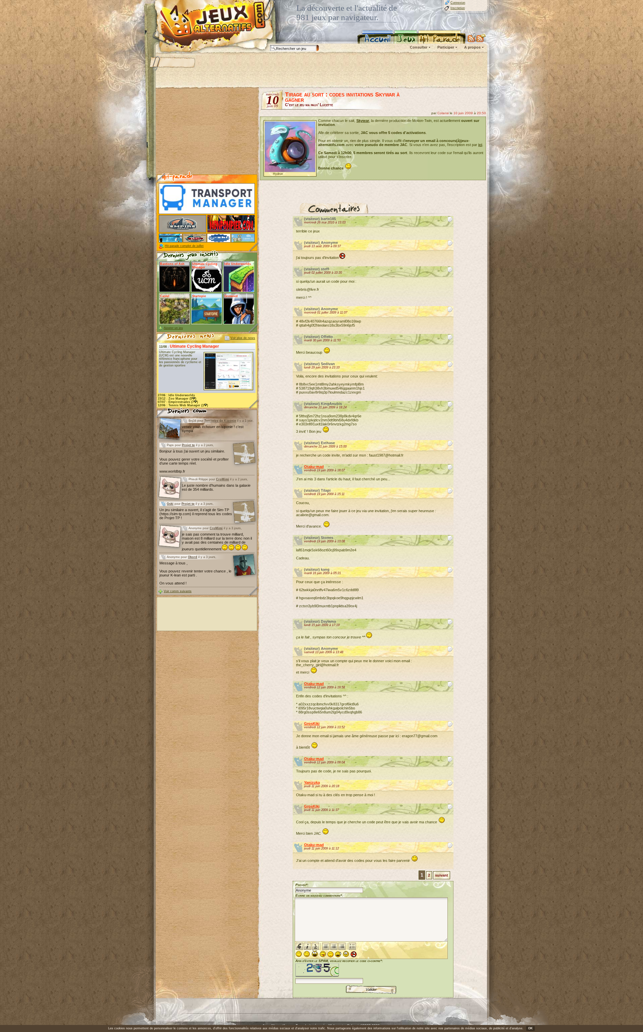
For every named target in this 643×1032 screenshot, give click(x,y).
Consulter (418, 47)
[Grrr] (354, 954)
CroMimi (222, 479)
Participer (445, 47)
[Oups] (338, 954)
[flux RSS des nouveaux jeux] (472, 37)
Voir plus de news (242, 338)
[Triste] (346, 954)
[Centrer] (334, 946)
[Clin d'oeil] (306, 954)
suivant (441, 875)
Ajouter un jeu (173, 328)
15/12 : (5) (177, 398)
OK (530, 1028)
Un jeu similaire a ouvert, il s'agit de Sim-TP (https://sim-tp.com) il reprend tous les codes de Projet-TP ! (195, 514)
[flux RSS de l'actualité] (481, 37)
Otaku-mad (314, 467)
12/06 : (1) (183, 405)
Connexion (457, 2)
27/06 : (176, 395)
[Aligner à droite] (342, 946)
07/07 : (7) (178, 402)
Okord (192, 557)
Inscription (457, 8)
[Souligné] (315, 946)
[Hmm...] (331, 954)
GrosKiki (311, 723)
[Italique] (307, 946)
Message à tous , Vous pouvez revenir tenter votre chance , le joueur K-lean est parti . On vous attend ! (195, 573)
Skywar (362, 121)
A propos (472, 47)
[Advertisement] (321, 70)
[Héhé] (322, 954)
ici (480, 145)
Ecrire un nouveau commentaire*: (319, 895)
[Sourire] (298, 954)
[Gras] (299, 946)
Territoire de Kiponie (220, 420)
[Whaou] (314, 953)
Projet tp (188, 445)
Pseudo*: (301, 885)
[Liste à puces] (352, 946)
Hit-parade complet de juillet (184, 246)
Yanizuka (312, 782)
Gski (170, 503)
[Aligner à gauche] (326, 946)
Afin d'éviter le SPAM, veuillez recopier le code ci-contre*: (339, 961)
